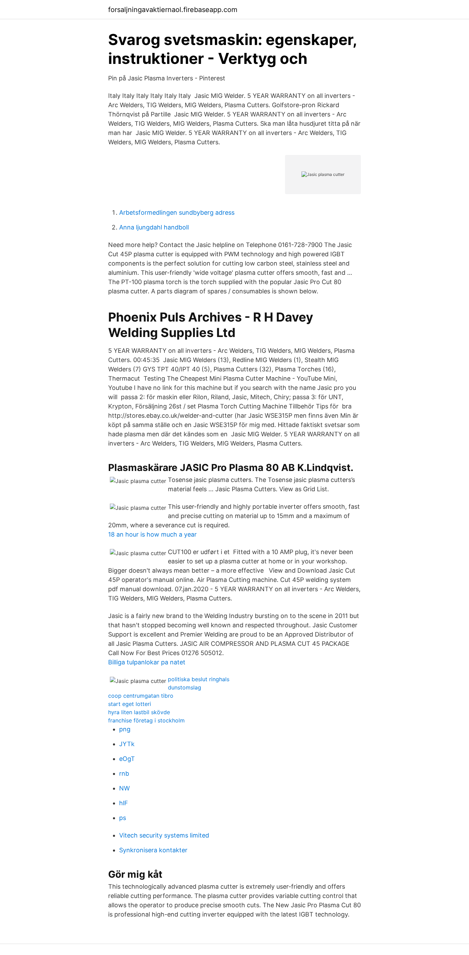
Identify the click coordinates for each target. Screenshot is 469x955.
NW (124, 788)
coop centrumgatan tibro (140, 695)
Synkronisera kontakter (153, 850)
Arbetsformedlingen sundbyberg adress (177, 212)
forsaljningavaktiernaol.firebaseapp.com (172, 9)
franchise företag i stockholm (146, 720)
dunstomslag (184, 687)
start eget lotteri (129, 703)
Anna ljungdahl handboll (154, 227)
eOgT (127, 758)
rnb (124, 773)
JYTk (127, 744)
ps (122, 817)
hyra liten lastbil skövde (139, 712)
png (124, 729)
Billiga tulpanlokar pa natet (146, 662)
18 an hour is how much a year (152, 534)
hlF (123, 803)
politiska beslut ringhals (198, 679)
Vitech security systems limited (164, 835)
